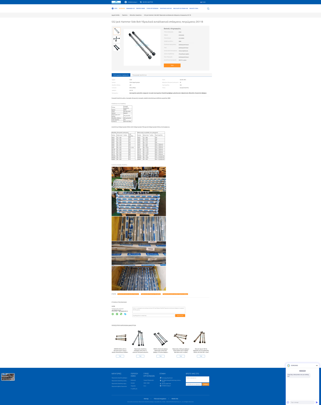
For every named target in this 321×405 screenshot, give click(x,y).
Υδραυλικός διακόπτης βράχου (119, 378)
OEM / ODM (146, 383)
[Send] (316, 402)
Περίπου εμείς (140, 8)
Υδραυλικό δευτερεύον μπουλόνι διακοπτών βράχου (175, 294)
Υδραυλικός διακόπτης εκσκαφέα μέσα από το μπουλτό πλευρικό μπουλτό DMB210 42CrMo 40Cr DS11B (140, 351)
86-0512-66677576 (148, 2)
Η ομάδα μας (134, 388)
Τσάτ (172, 65)
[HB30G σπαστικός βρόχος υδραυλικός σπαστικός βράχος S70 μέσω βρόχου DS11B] (161, 338)
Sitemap (146, 398)
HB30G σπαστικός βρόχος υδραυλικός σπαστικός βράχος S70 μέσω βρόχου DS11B (160, 351)
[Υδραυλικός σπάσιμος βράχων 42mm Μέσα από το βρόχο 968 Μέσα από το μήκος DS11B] (181, 338)
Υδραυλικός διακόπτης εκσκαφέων (120, 380)
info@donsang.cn (132, 2)
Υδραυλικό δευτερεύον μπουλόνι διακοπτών (128, 294)
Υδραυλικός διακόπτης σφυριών (120, 383)
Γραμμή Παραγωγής (149, 380)
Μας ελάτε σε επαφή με (180, 8)
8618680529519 (123, 311)
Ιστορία (133, 383)
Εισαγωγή (133, 380)
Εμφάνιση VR (130, 8)
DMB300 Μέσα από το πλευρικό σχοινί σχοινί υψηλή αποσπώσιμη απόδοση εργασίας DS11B (120, 351)
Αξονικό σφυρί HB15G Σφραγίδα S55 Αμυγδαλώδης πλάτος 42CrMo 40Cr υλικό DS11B (201, 351)
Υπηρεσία (133, 386)
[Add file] (288, 402)
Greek (203, 2)
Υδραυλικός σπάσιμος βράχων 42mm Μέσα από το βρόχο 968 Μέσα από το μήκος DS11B (180, 351)
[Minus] (317, 366)
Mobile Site (175, 398)
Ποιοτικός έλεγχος (166, 8)
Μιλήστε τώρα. (194, 8)
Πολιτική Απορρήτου (160, 398)
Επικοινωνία (180, 315)
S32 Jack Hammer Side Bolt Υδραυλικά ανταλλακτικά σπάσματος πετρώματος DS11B (167, 15)
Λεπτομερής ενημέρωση (121, 75)
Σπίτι (115, 8)
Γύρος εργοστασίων (152, 8)
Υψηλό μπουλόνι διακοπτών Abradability (150, 294)
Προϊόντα (122, 8)
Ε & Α (145, 386)
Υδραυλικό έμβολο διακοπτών (119, 386)
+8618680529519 (116, 310)
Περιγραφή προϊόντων (139, 75)
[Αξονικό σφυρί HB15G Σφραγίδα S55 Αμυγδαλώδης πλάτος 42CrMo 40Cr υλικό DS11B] (201, 338)
